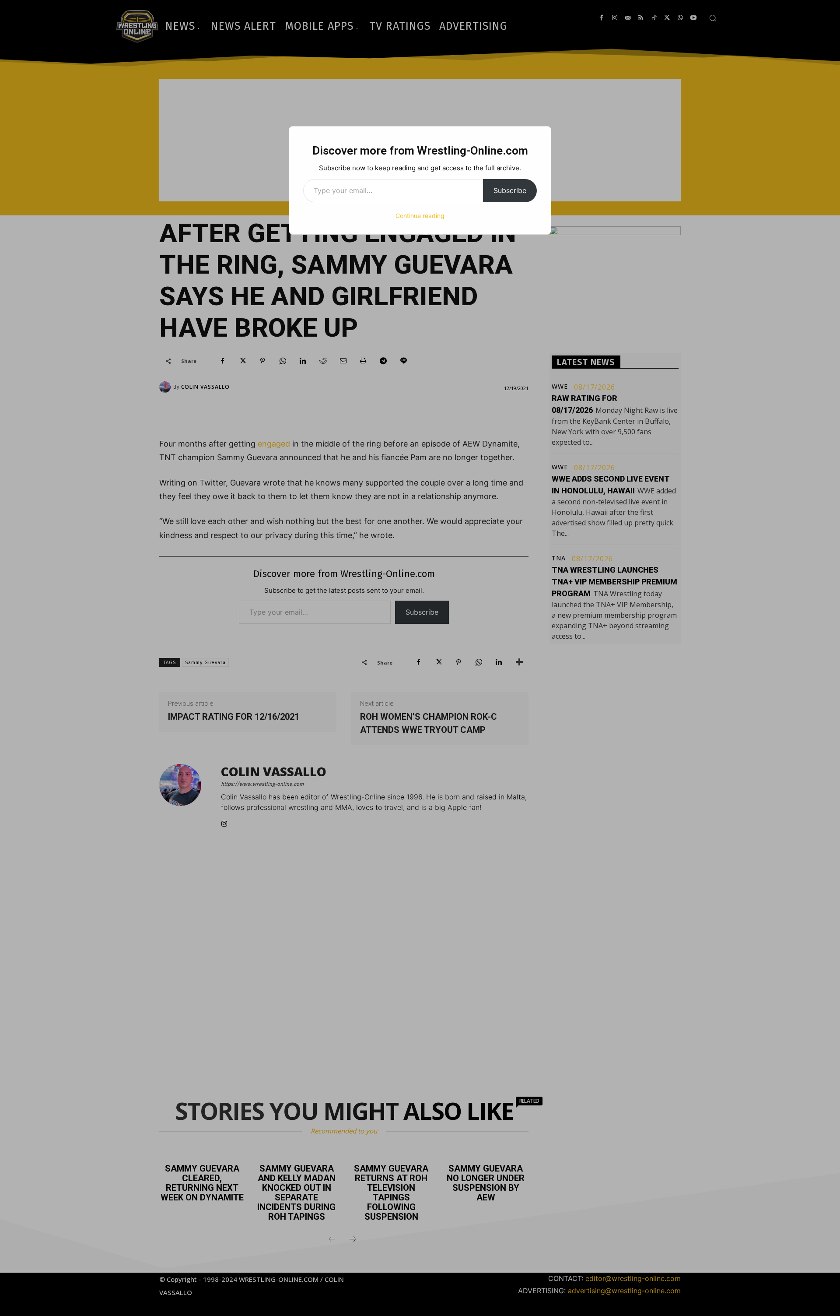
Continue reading (420, 215)
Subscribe (510, 190)
